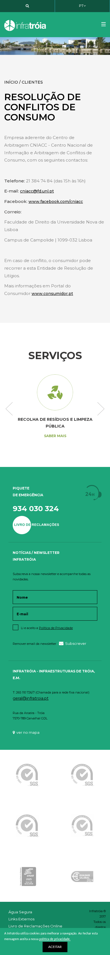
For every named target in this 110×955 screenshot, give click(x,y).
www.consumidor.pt (52, 293)
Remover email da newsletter (34, 644)
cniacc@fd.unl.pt (37, 191)
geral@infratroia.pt (31, 698)
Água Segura (20, 912)
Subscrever (75, 643)
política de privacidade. (55, 939)
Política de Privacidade (56, 628)
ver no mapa (27, 732)
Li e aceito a (47, 628)
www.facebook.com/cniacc (55, 201)
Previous (9, 409)
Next (100, 409)
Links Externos (21, 919)
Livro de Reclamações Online (35, 926)
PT (81, 5)
